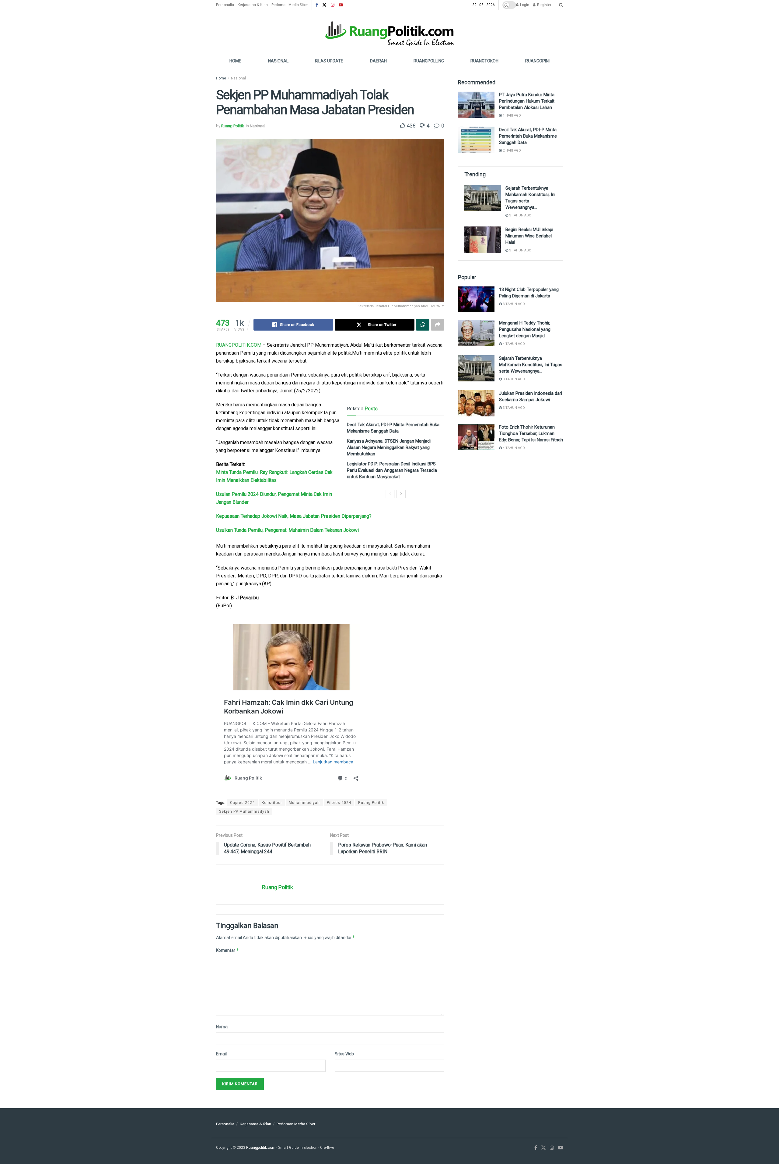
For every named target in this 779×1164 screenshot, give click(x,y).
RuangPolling (429, 60)
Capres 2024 (242, 803)
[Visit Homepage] (389, 31)
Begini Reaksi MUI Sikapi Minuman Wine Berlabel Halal (529, 236)
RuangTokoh (484, 60)
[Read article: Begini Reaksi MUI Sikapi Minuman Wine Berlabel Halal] (482, 239)
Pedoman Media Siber (289, 5)
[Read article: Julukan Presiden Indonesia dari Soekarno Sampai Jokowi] (476, 403)
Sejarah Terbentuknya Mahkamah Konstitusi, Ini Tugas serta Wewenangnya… (530, 365)
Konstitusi (272, 803)
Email (221, 1053)
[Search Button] (561, 5)
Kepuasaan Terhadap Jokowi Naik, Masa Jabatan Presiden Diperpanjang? (294, 516)
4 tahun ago (513, 344)
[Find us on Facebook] (317, 5)
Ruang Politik (232, 126)
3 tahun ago (519, 215)
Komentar (227, 950)
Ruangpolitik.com (261, 1147)
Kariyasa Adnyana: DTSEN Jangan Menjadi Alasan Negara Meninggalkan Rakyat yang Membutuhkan (389, 447)
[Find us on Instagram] (332, 5)
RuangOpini (537, 60)
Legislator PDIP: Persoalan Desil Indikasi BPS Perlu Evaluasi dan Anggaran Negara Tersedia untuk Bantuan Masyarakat (392, 470)
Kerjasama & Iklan (253, 5)
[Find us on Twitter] (324, 5)
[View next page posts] (401, 494)
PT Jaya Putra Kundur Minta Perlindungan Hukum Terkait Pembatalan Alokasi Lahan (526, 101)
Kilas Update (329, 60)
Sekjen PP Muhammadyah (244, 811)
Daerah (378, 60)
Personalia (225, 5)
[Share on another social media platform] (437, 325)
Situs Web (344, 1053)
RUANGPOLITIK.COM (238, 345)
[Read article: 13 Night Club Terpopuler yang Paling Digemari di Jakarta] (476, 299)
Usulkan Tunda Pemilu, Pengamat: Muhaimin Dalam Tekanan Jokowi (287, 530)
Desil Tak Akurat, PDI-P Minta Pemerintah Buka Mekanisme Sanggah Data (528, 136)
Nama (222, 1026)
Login (524, 5)
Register (543, 5)
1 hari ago (511, 115)
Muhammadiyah (304, 803)
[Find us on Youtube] (341, 5)
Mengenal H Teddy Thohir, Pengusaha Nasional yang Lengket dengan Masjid (524, 329)
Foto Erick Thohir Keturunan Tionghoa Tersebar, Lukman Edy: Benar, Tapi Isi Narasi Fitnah (531, 433)
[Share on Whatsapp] (422, 325)
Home (235, 60)
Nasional (278, 60)
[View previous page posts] (390, 494)
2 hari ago (511, 151)
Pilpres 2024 (339, 803)
